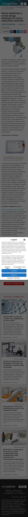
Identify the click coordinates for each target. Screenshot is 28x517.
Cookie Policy (10, 277)
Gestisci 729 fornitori (7, 267)
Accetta (14, 270)
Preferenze (14, 275)
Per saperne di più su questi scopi (19, 267)
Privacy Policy (17, 277)
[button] (24, 240)
